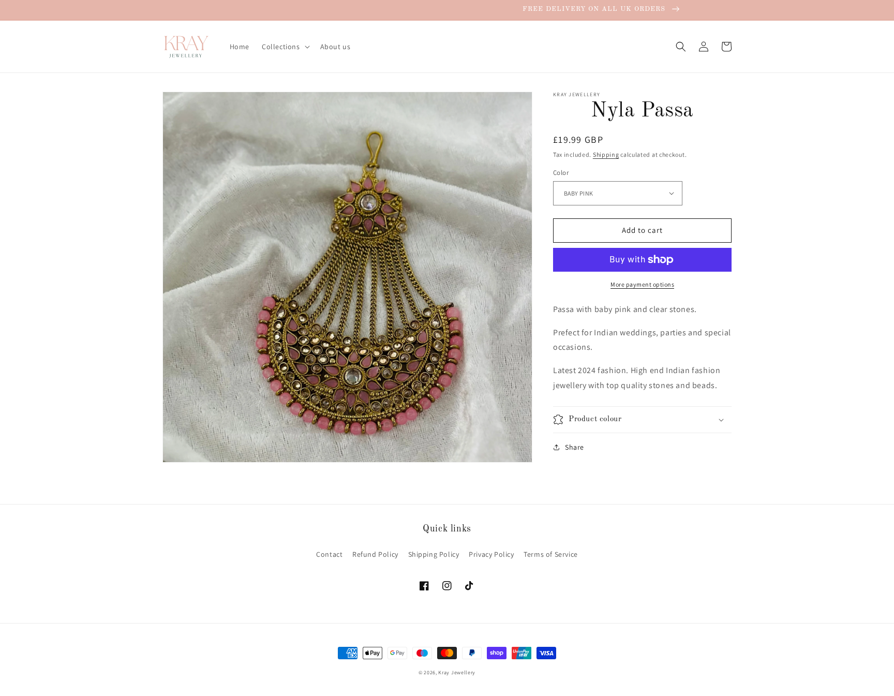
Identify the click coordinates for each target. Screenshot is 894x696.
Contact (329, 554)
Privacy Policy (491, 554)
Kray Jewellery (456, 672)
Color (561, 172)
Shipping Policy (433, 554)
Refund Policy (375, 554)
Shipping (606, 154)
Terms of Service (551, 554)
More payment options (642, 284)
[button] (285, 46)
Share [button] (574, 447)
